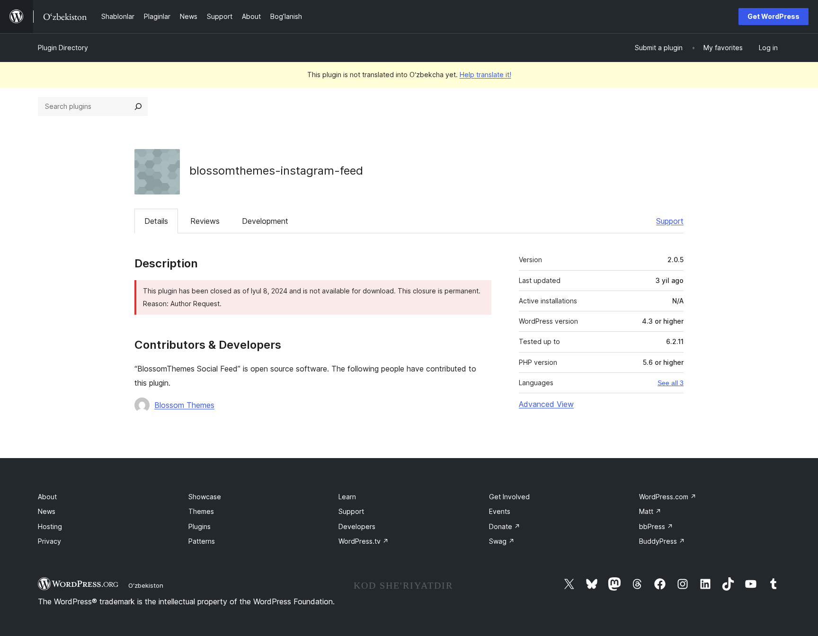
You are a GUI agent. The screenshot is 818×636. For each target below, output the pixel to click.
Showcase (204, 497)
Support (670, 221)
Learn (347, 497)
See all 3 (671, 383)
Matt (650, 511)
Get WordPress (773, 16)
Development (265, 221)
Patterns (201, 541)
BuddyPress (662, 541)
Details (156, 221)
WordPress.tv (363, 541)
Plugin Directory (63, 48)
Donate (504, 526)
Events (499, 511)
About (47, 497)
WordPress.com (667, 497)
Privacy (49, 541)
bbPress (656, 526)
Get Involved (509, 497)
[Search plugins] (138, 106)
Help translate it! (485, 75)
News (46, 511)
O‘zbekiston (145, 585)
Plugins (199, 526)
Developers (356, 526)
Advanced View (546, 404)
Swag (502, 541)
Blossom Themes (184, 405)
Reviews (205, 221)
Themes (201, 511)
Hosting (50, 526)
